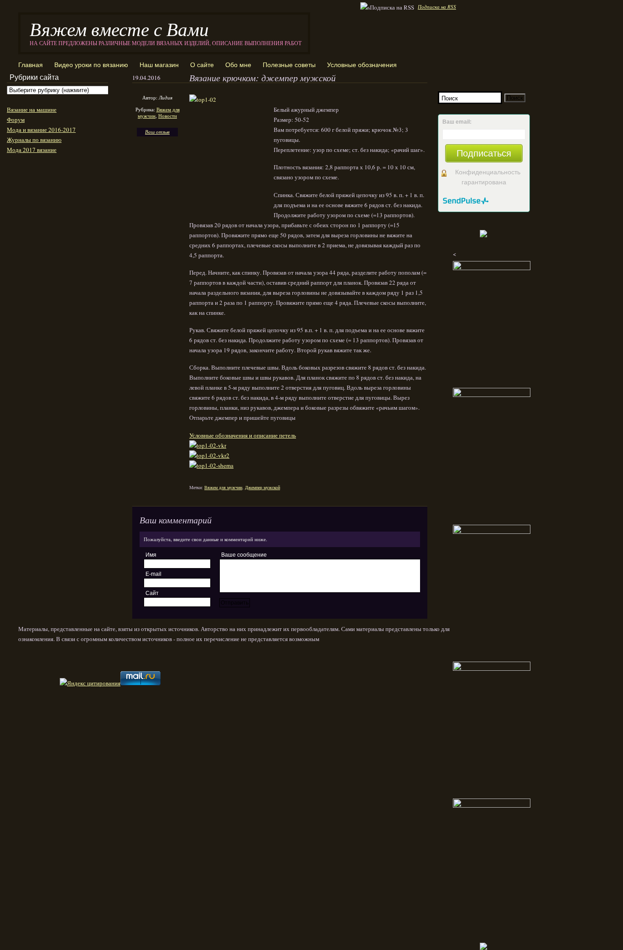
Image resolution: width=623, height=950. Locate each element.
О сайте (202, 64)
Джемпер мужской (262, 487)
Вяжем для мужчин (223, 487)
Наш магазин (159, 64)
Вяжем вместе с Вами (119, 28)
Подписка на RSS (437, 6)
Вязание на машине (32, 109)
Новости (167, 115)
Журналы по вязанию (34, 140)
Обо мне (238, 64)
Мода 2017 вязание (32, 150)
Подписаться (484, 153)
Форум (16, 119)
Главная (30, 64)
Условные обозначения (362, 64)
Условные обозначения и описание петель (242, 435)
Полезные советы (289, 64)
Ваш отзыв (157, 131)
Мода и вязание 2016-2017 (41, 129)
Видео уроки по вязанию (91, 64)
